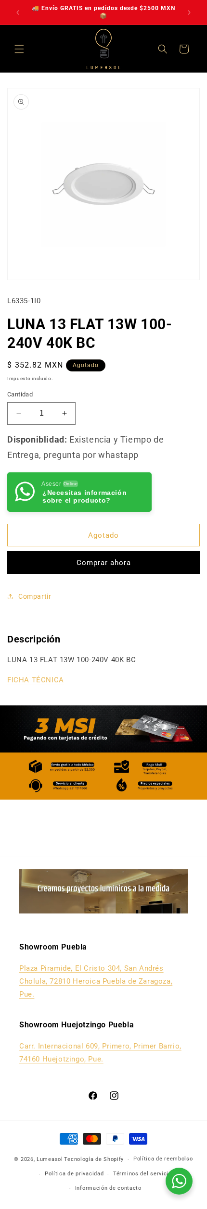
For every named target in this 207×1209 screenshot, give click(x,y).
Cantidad (20, 394)
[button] (19, 49)
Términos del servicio (142, 1174)
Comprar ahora (104, 562)
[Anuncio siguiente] (189, 12)
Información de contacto (108, 1188)
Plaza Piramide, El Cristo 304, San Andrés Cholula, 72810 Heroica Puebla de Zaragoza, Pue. (95, 981)
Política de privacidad (74, 1174)
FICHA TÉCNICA (35, 680)
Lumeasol (50, 1159)
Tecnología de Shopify (94, 1159)
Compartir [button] (34, 596)
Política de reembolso (163, 1159)
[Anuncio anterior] (17, 12)
